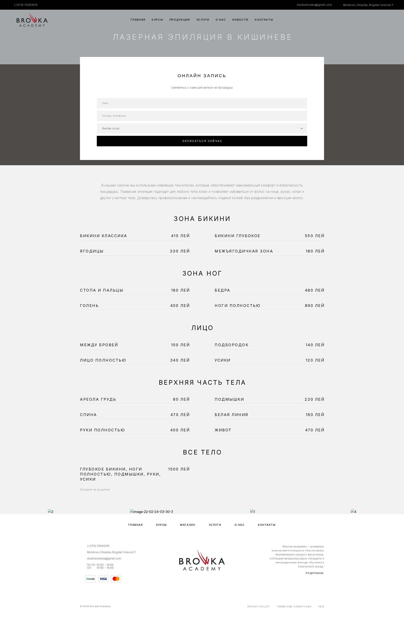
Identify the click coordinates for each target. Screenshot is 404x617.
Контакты (264, 19)
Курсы (157, 19)
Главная (138, 19)
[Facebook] (197, 581)
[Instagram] (206, 581)
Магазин (187, 524)
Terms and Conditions (294, 606)
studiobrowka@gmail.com (314, 4)
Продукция (180, 19)
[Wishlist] (382, 19)
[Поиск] (363, 20)
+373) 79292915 (26, 4)
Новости (240, 19)
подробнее (315, 573)
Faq (321, 606)
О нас (221, 19)
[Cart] (392, 19)
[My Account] (373, 20)
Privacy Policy (258, 606)
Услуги (202, 19)
